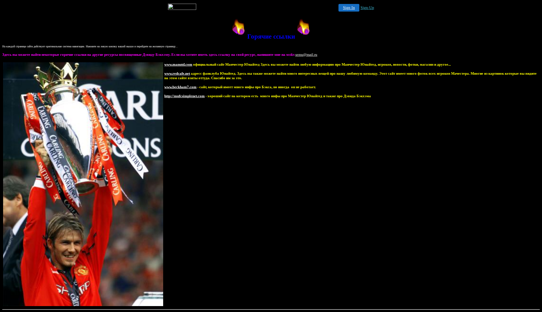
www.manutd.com (178, 64)
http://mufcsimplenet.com (184, 96)
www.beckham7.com (180, 87)
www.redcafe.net (177, 73)
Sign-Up (367, 8)
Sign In (349, 8)
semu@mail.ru (306, 54)
